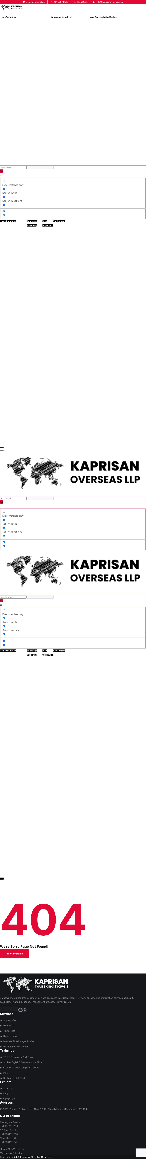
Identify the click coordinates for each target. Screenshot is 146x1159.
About (9, 17)
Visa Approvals (97, 17)
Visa (14, 17)
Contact (113, 17)
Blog (107, 17)
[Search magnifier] (1, 171)
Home (3, 17)
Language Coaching (61, 17)
